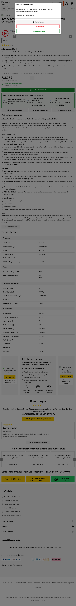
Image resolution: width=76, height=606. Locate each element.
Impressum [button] (20, 15)
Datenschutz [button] (30, 15)
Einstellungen (39, 22)
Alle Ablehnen (39, 26)
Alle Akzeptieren (39, 31)
